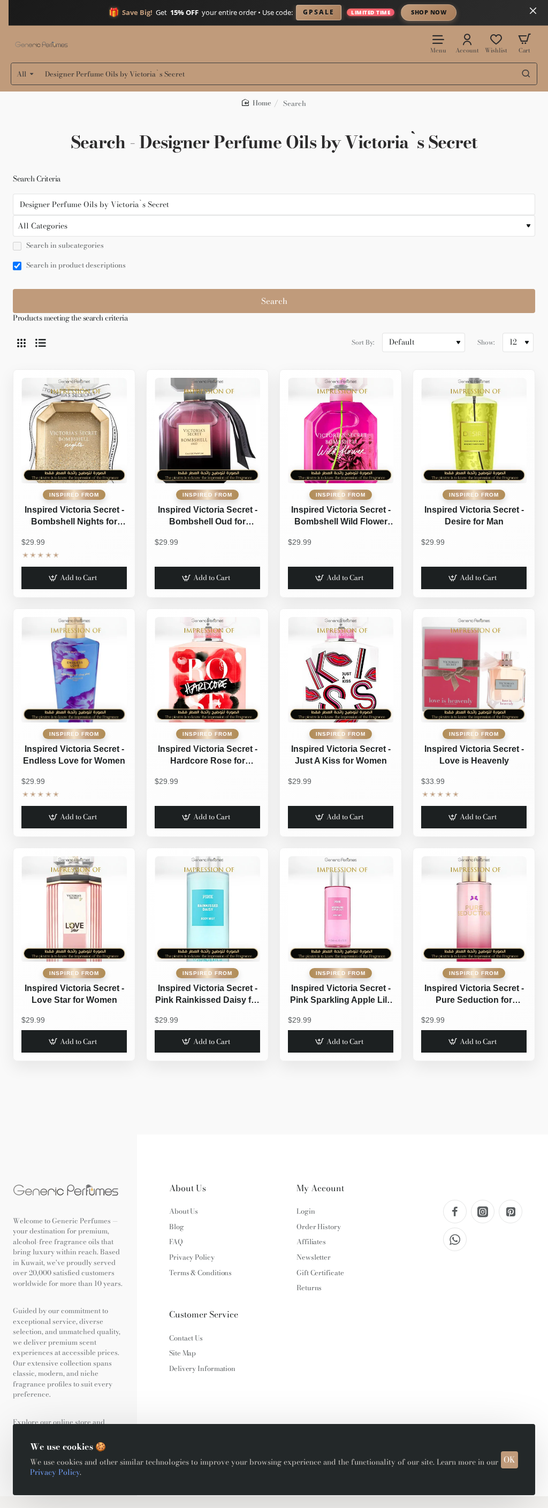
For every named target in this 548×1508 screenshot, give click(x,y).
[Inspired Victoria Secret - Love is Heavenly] (474, 669)
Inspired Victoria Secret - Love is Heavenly (474, 754)
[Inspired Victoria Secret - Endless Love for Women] (74, 669)
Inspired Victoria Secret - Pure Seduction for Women (474, 995)
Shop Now (428, 12)
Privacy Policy (55, 1472)
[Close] (533, 10)
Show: (485, 342)
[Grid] (21, 342)
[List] (40, 342)
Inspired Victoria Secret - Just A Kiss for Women (341, 754)
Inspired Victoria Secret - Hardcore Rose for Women (207, 756)
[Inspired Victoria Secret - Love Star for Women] (74, 909)
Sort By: (363, 342)
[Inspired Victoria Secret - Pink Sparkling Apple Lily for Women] (340, 909)
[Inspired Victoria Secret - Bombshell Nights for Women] (74, 430)
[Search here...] (526, 74)
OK (509, 1459)
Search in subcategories (64, 245)
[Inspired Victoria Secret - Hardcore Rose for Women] (207, 669)
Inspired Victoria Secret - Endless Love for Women (74, 754)
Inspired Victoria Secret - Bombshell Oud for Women (207, 517)
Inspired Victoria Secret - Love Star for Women (74, 994)
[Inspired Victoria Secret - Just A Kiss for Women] (340, 669)
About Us (187, 1188)
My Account (320, 1188)
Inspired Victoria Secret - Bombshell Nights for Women (74, 517)
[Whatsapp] (455, 1239)
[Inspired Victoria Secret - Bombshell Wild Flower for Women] (340, 430)
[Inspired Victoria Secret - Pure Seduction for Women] (474, 909)
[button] (74, 578)
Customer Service (203, 1314)
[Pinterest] (510, 1211)
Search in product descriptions (75, 265)
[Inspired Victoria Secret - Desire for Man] (474, 430)
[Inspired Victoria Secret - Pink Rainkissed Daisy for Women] (207, 909)
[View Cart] (524, 43)
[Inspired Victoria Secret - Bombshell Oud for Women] (207, 430)
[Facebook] (455, 1211)
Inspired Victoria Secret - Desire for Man (474, 515)
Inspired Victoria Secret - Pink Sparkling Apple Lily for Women (341, 995)
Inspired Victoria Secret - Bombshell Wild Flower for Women (341, 517)
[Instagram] (482, 1211)
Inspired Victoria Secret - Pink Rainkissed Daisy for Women (207, 995)
